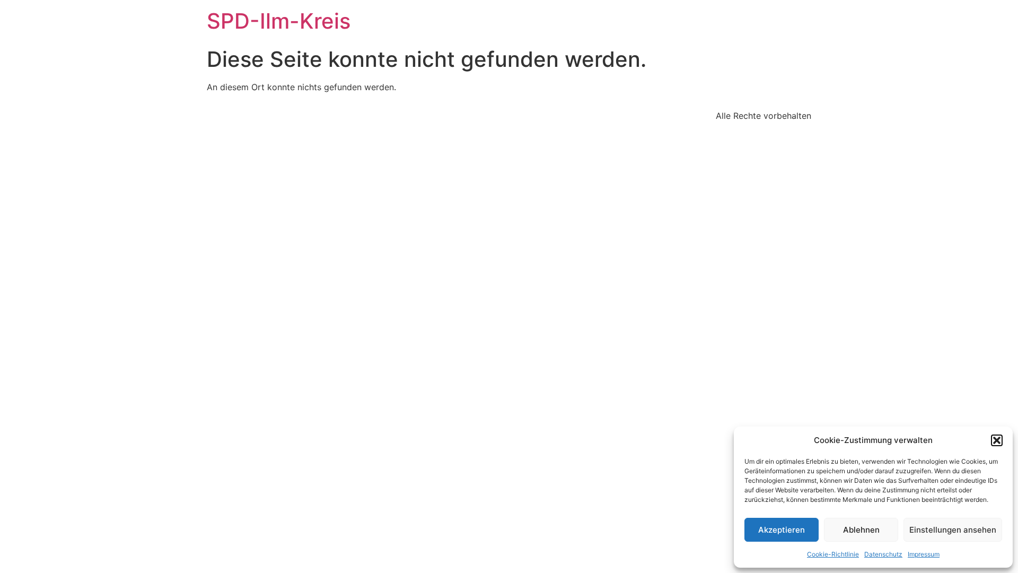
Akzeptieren (781, 530)
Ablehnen (861, 530)
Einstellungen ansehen (952, 530)
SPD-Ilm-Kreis (278, 21)
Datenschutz (883, 554)
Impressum (924, 554)
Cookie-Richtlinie (833, 554)
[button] (996, 440)
